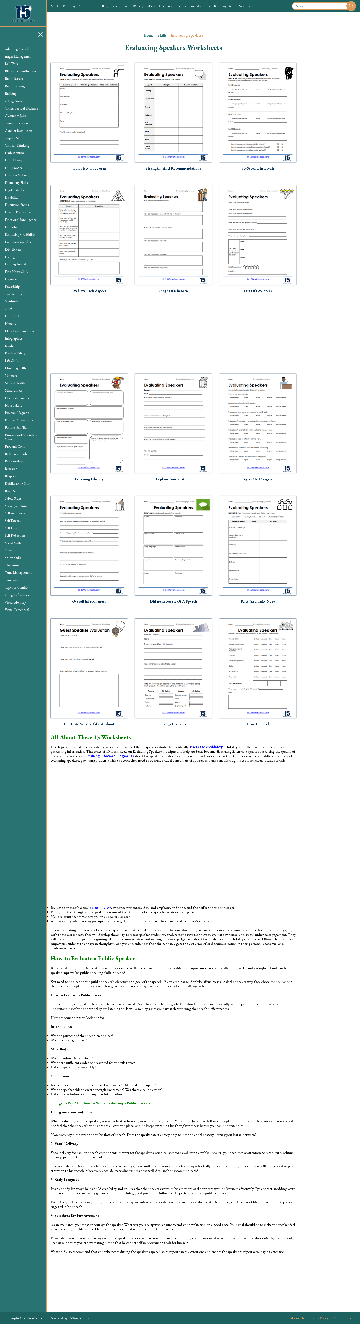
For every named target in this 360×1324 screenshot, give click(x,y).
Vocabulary (120, 6)
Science (181, 6)
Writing (138, 6)
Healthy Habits (15, 316)
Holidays (165, 6)
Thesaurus (12, 565)
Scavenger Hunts (16, 506)
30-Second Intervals (258, 168)
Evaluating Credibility (20, 234)
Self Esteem (13, 520)
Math (55, 6)
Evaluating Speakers (18, 242)
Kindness (11, 346)
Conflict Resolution (18, 130)
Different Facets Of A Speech (173, 601)
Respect (10, 476)
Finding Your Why (17, 264)
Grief (8, 309)
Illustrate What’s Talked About (89, 724)
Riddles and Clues (17, 483)
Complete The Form (89, 168)
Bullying (11, 93)
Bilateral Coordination (20, 71)
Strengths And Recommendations (173, 168)
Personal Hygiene (17, 412)
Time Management (18, 572)
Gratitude (11, 301)
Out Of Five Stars (258, 290)
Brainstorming (15, 86)
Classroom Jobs (15, 115)
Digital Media (14, 190)
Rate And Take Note (258, 601)
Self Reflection (15, 535)
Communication (16, 123)
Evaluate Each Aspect (89, 290)
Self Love (11, 528)
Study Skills (13, 558)
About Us (297, 1318)
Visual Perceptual (17, 610)
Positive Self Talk (16, 427)
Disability (11, 197)
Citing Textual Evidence (21, 108)
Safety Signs (13, 498)
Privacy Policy (318, 1318)
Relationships (14, 461)
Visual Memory (15, 602)
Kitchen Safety (15, 353)
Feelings (10, 257)
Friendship (12, 286)
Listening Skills (15, 368)
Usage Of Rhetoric (173, 290)
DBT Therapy (14, 160)
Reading (69, 6)
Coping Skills (14, 138)
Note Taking (13, 405)
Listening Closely (89, 478)
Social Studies (200, 6)
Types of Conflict (16, 587)
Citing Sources (15, 101)
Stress (9, 550)
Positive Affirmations (19, 420)
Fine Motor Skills (16, 271)
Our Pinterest (342, 1318)
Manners (11, 375)
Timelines (12, 580)
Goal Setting (13, 294)
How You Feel (258, 724)
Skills (151, 6)
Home (148, 35)
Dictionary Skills (16, 182)
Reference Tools (16, 454)
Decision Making (16, 175)
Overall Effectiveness (89, 601)
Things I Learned (173, 724)
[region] (23, 673)
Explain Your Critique (173, 478)
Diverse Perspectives (19, 212)
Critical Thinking (17, 145)
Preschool (245, 6)
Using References (17, 595)
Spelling (103, 6)
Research (11, 469)
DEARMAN (13, 168)
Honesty (10, 323)
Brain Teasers (14, 78)
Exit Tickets (13, 249)
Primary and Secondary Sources (21, 437)
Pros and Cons (15, 446)
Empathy (11, 227)
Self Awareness (15, 513)
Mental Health (15, 383)
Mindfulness (13, 390)
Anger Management (18, 56)
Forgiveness (13, 279)
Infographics (13, 338)
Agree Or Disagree (258, 478)
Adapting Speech (17, 49)
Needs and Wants (17, 398)
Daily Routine (15, 153)
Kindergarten (224, 6)
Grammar (86, 6)
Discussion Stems (17, 205)
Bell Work (11, 64)
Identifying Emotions (19, 331)
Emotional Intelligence (21, 220)
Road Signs (12, 491)
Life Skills (12, 361)
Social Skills (13, 543)
